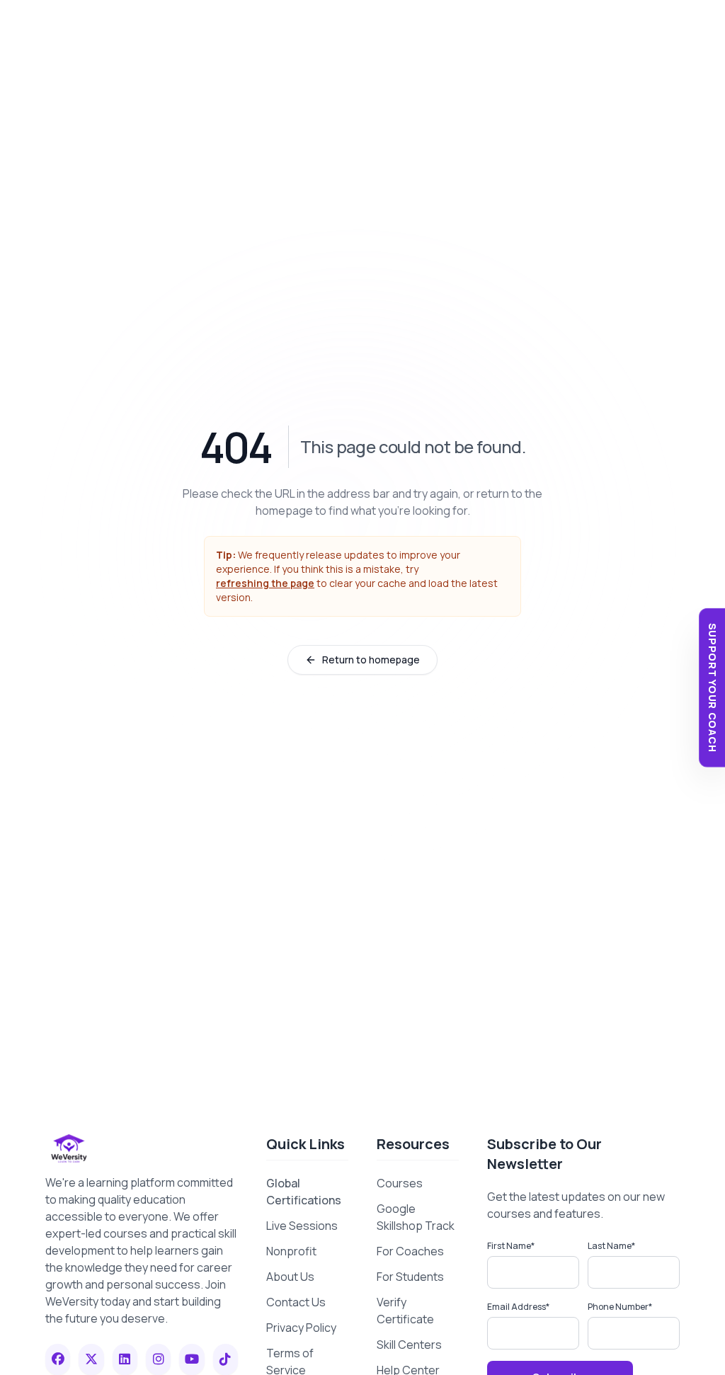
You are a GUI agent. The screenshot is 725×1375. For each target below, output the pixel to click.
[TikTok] (225, 1359)
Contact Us (296, 1302)
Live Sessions (302, 1225)
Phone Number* (620, 1307)
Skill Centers (409, 1344)
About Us (290, 1276)
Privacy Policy (301, 1327)
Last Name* (611, 1246)
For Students (410, 1276)
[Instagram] (158, 1359)
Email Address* (518, 1307)
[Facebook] (57, 1359)
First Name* (511, 1246)
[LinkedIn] (125, 1359)
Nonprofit (291, 1251)
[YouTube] (191, 1359)
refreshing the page (265, 583)
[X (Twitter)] (91, 1359)
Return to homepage (371, 659)
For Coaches (410, 1251)
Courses (400, 1183)
